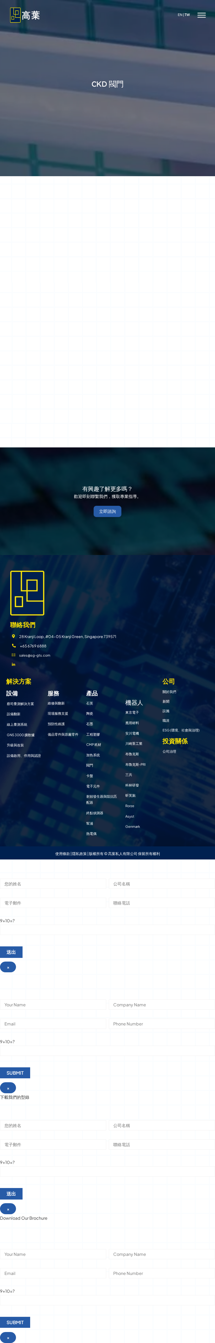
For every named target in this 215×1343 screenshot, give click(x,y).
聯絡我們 (22, 625)
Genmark (132, 826)
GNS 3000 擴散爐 (21, 735)
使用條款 (62, 853)
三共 (128, 775)
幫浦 (89, 823)
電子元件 (93, 786)
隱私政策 (79, 853)
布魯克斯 (132, 754)
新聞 (166, 701)
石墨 (89, 724)
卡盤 (89, 776)
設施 (166, 711)
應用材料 (132, 723)
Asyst (129, 816)
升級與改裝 (15, 745)
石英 (89, 703)
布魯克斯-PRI (135, 764)
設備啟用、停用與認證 (24, 755)
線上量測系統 (17, 724)
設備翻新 (13, 714)
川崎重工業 (133, 743)
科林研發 (132, 785)
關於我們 (169, 692)
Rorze (129, 806)
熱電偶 (91, 833)
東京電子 (132, 712)
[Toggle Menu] (201, 15)
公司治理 (169, 751)
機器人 (134, 702)
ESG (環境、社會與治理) (181, 730)
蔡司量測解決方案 (20, 704)
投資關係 (175, 741)
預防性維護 (56, 724)
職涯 (166, 720)
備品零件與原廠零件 (63, 734)
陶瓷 (89, 713)
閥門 (89, 765)
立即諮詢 (107, 511)
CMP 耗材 (93, 744)
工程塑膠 (93, 734)
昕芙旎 (130, 795)
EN (180, 15)
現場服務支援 (58, 713)
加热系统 (93, 755)
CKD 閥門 (107, 83)
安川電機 (132, 733)
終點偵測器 (94, 813)
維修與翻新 (56, 703)
